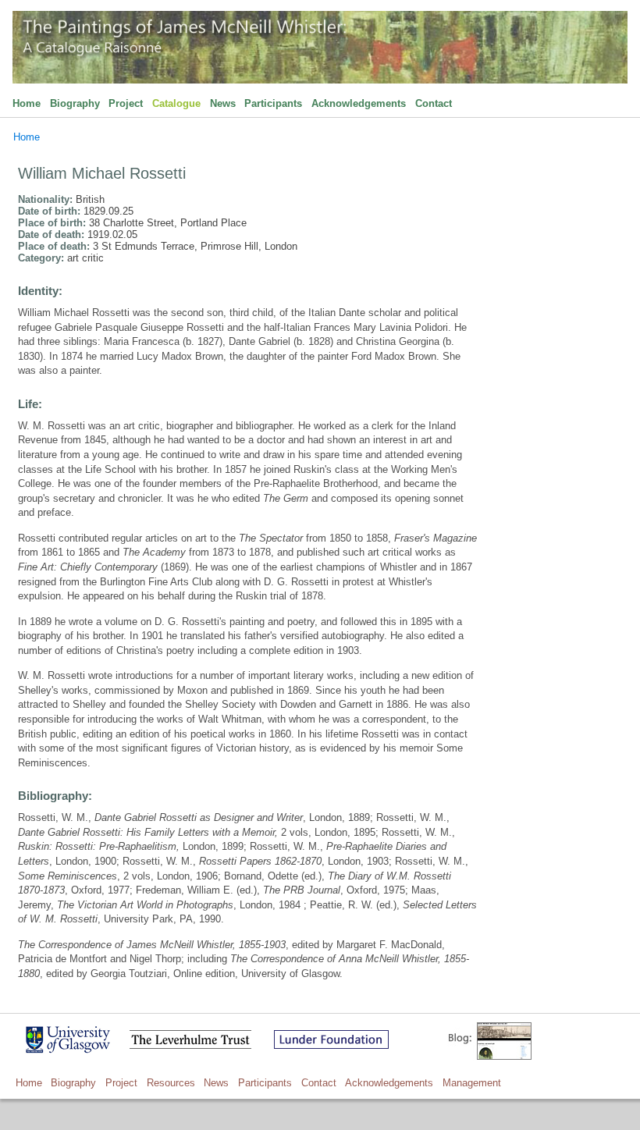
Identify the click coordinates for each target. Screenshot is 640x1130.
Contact (433, 103)
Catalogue (176, 103)
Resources (171, 1083)
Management (472, 1083)
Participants (273, 103)
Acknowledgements (358, 103)
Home (26, 103)
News (223, 103)
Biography (75, 103)
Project (125, 103)
